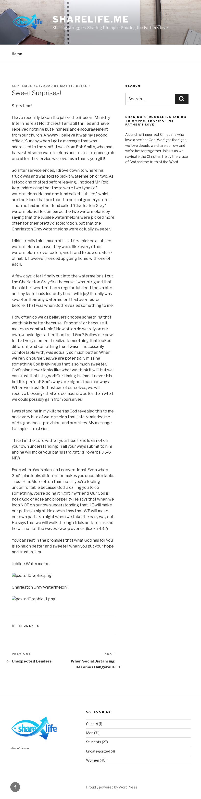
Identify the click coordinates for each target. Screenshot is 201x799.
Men (89, 733)
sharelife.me (90, 19)
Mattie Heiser (75, 86)
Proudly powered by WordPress (111, 787)
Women (92, 760)
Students (29, 626)
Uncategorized (98, 751)
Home (17, 54)
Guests (92, 724)
